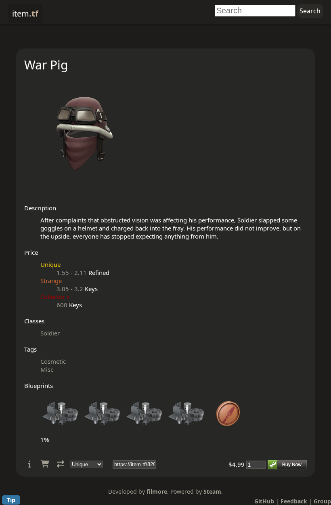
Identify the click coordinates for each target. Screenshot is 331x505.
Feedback (294, 501)
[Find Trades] (60, 464)
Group (322, 501)
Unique (50, 264)
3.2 (78, 289)
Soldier (50, 333)
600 (62, 305)
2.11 (80, 272)
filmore (157, 491)
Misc (46, 369)
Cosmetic (53, 361)
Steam (212, 491)
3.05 (63, 289)
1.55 (63, 272)
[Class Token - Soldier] (228, 431)
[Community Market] (45, 464)
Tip (11, 500)
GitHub (264, 501)
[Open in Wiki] (29, 464)
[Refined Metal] (60, 431)
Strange (51, 281)
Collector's (54, 297)
